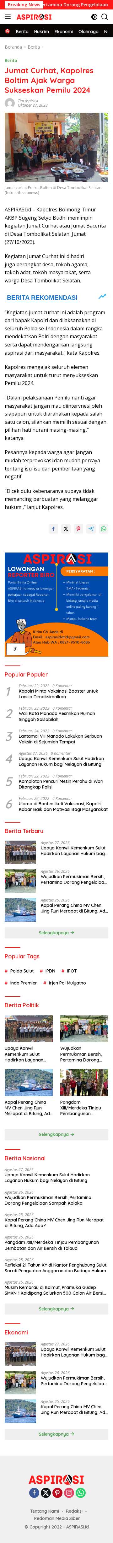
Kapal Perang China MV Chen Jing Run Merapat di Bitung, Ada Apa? (74, 908)
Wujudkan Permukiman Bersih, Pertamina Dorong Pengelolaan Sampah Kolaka (74, 879)
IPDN (50, 971)
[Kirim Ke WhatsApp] (103, 529)
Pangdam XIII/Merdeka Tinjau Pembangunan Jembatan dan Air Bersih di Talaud (80, 1108)
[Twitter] (46, 1493)
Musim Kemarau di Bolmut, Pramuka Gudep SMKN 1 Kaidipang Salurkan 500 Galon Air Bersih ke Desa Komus (55, 1290)
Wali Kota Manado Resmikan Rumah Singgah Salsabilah (57, 716)
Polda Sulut (22, 971)
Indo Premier (23, 983)
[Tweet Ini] (66, 529)
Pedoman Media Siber (57, 1518)
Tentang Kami (44, 1511)
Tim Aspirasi (28, 100)
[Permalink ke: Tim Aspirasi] (10, 103)
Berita (11, 60)
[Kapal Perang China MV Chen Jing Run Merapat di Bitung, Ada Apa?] (20, 910)
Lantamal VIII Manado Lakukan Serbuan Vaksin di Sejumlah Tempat (60, 739)
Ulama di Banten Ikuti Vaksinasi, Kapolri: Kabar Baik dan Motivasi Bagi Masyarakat (63, 806)
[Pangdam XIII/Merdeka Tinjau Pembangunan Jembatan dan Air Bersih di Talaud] (84, 1082)
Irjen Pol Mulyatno (67, 983)
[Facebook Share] (53, 529)
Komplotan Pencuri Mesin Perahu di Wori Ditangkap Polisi (61, 784)
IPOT (72, 971)
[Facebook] (34, 1493)
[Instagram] (69, 1493)
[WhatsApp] (81, 1493)
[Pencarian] (104, 17)
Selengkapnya (54, 933)
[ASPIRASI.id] (33, 16)
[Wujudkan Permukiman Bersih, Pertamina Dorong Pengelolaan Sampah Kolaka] (20, 881)
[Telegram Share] (91, 529)
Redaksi (74, 1511)
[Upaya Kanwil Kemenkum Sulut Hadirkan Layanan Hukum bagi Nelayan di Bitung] (20, 852)
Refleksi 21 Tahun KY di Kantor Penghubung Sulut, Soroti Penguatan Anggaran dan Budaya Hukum (56, 1268)
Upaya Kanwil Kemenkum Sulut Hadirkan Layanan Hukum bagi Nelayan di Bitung (61, 761)
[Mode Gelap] (94, 17)
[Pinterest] (57, 1493)
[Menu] (9, 16)
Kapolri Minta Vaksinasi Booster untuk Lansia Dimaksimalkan (58, 694)
